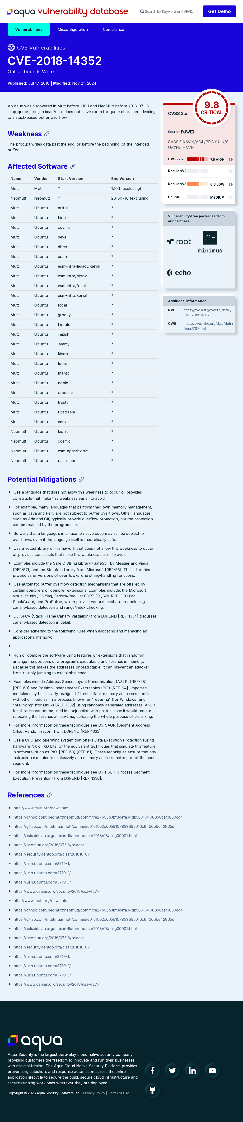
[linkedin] (194, 1072)
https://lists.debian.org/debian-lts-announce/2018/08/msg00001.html (75, 835)
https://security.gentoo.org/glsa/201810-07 (52, 854)
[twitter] (174, 1072)
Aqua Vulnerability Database (67, 12)
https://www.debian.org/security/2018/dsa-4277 (56, 891)
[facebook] (154, 1072)
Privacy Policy (94, 1093)
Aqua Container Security (35, 1043)
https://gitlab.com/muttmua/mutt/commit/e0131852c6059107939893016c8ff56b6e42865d (94, 826)
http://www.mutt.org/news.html (41, 808)
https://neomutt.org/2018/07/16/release (49, 845)
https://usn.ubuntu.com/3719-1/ (42, 863)
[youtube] (214, 1072)
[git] (154, 1092)
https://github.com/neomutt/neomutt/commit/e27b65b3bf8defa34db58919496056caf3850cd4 (98, 817)
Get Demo (219, 11)
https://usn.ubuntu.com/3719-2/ (42, 872)
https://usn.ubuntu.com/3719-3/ (42, 882)
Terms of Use (118, 1093)
